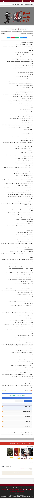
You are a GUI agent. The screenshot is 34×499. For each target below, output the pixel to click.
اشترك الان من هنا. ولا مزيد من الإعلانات (27, 434)
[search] (11, 1)
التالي (6, 31)
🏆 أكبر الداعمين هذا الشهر (28, 401)
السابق (27, 31)
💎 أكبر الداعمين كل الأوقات (19, 401)
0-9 (30, 489)
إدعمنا (17, 398)
